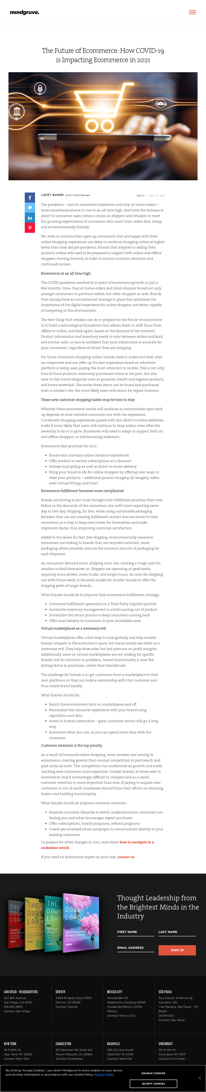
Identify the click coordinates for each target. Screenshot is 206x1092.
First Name (127, 932)
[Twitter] (30, 207)
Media (141, 195)
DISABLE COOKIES (153, 1073)
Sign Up (177, 950)
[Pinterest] (30, 227)
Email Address (130, 948)
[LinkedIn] (30, 217)
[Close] (199, 1078)
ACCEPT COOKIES (153, 1083)
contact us (125, 857)
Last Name (168, 932)
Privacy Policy (104, 1074)
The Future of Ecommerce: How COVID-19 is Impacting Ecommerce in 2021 (103, 55)
